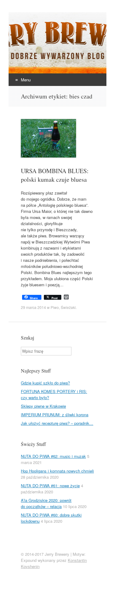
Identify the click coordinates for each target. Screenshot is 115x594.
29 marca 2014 (33, 307)
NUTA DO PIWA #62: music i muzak (53, 456)
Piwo (55, 307)
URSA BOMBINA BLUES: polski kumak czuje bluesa (55, 175)
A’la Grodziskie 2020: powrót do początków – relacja (46, 503)
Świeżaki (68, 307)
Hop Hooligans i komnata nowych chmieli (57, 471)
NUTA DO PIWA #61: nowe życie (50, 485)
